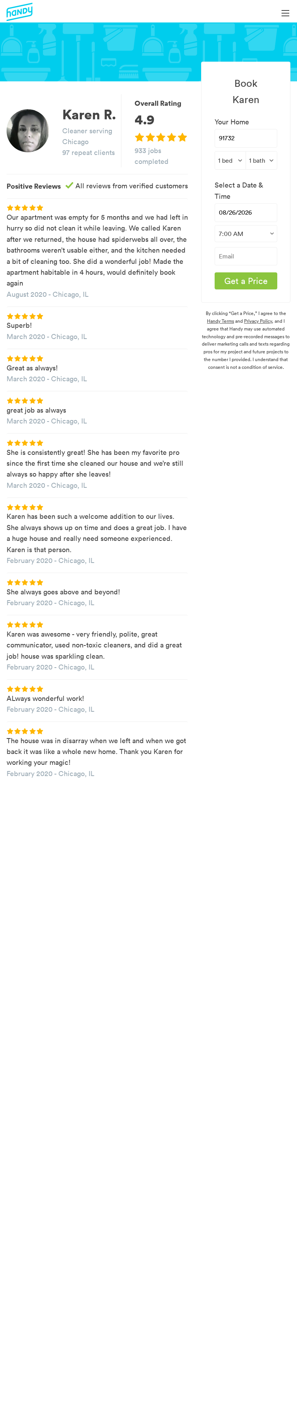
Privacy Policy (258, 321)
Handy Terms (220, 321)
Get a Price (246, 281)
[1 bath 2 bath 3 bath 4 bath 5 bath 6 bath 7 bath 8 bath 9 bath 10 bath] (261, 160)
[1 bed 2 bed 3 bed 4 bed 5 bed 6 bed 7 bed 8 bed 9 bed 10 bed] (230, 160)
